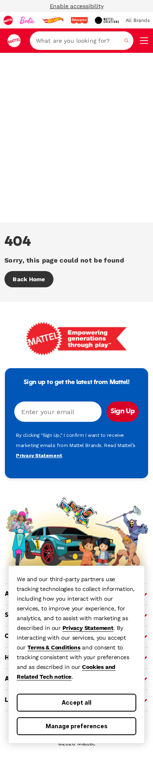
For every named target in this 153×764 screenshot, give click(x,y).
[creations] (106, 20)
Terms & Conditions (53, 647)
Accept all (76, 702)
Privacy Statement (87, 628)
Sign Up (123, 411)
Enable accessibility (77, 6)
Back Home (29, 279)
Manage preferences (77, 726)
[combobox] (81, 40)
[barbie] (27, 20)
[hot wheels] (52, 20)
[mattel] (8, 20)
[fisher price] (79, 20)
